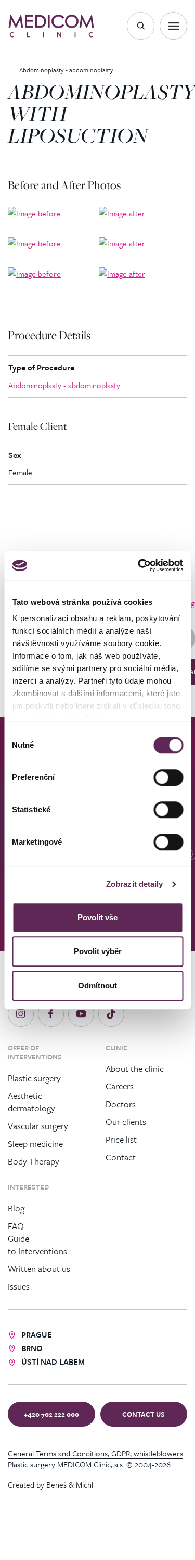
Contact (121, 1156)
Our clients (126, 1121)
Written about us (39, 1268)
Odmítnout (97, 985)
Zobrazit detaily (134, 884)
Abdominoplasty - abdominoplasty (64, 385)
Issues (19, 1286)
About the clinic (135, 1068)
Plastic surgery (34, 1077)
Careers (120, 1086)
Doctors (121, 1103)
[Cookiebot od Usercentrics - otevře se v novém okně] (139, 565)
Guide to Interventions (37, 1244)
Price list (121, 1139)
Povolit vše (97, 917)
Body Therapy (33, 1160)
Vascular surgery (38, 1125)
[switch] (168, 777)
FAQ (16, 1225)
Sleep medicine (35, 1142)
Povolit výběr (98, 951)
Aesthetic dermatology (31, 1101)
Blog (16, 1208)
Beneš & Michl (69, 1484)
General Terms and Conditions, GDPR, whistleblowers (95, 1453)
